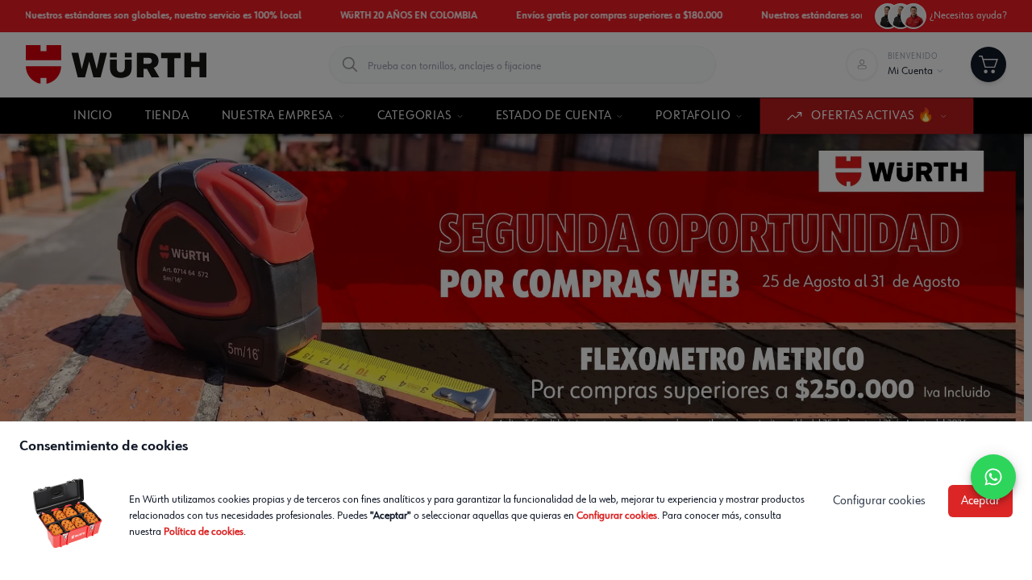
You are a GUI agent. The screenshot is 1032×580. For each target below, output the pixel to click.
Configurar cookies (616, 515)
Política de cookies (203, 531)
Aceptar (980, 501)
